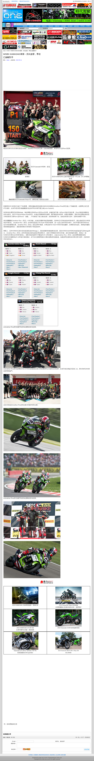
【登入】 (89, 1)
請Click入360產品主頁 (21, 24)
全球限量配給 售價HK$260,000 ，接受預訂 (68, 607)
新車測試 (31, 26)
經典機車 (63, 26)
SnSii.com (59, 757)
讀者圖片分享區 (9, 28)
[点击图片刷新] (26, 749)
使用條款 (30, 755)
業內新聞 (70, 26)
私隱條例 (36, 755)
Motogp (82, 26)
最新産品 (44, 26)
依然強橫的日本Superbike (25, 652)
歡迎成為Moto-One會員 (81, 1)
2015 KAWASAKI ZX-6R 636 (25, 628)
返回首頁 (25, 26)
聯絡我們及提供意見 (24, 1)
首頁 (4, 50)
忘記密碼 (58, 755)
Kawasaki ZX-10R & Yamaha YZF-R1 (25, 650)
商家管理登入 (15, 1)
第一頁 (77, 737)
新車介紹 (38, 26)
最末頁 (88, 737)
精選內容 (57, 26)
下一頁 (84, 737)
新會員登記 (52, 755)
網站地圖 (63, 755)
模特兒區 (51, 26)
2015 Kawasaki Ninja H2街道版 (68, 605)
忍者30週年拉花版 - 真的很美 (25, 630)
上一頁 (81, 737)
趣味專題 (76, 26)
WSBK (88, 26)
